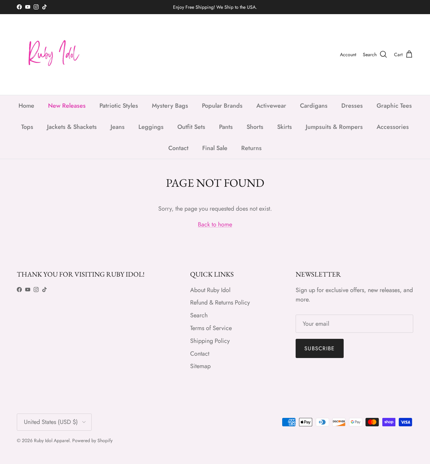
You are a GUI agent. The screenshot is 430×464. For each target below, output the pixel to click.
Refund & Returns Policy (220, 302)
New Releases (67, 105)
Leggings (151, 126)
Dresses (352, 105)
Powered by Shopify (92, 440)
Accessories (393, 126)
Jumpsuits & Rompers (334, 126)
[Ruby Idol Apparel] (50, 54)
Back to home (215, 224)
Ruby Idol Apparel (52, 440)
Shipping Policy (210, 340)
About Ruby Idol (210, 290)
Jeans (118, 126)
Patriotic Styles (118, 105)
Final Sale (214, 148)
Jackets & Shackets (72, 126)
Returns (251, 148)
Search (199, 315)
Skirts (284, 126)
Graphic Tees (394, 105)
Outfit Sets (191, 126)
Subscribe (319, 348)
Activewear (271, 105)
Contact (178, 148)
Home (26, 105)
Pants (226, 126)
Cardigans (314, 105)
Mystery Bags (170, 105)
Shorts (255, 126)
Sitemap (200, 366)
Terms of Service (211, 328)
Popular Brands (222, 105)
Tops (27, 126)
